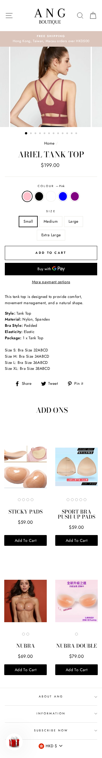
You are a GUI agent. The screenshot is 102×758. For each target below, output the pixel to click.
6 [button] (49, 133)
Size (51, 211)
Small (28, 221)
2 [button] (31, 133)
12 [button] (76, 133)
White (51, 196)
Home (49, 143)
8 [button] (58, 133)
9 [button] (63, 133)
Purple (75, 196)
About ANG (51, 696)
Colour (51, 186)
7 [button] (54, 133)
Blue (63, 196)
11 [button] (72, 133)
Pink (27, 196)
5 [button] (45, 133)
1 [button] (26, 133)
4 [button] (40, 133)
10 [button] (67, 133)
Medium (51, 221)
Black (39, 196)
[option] (51, 39)
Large (73, 221)
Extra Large (51, 235)
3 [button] (36, 133)
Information (51, 713)
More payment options (51, 282)
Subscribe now (51, 730)
